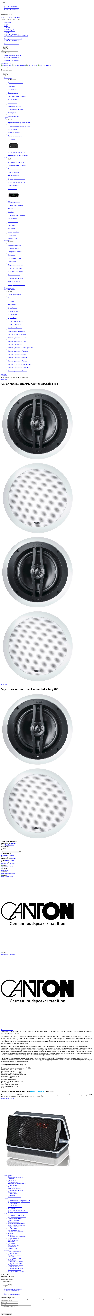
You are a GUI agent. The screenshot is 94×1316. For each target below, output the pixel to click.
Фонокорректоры (13, 218)
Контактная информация (12, 1294)
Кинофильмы (12, 298)
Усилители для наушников (16, 152)
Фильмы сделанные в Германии (18, 351)
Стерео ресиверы (13, 185)
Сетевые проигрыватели (16, 205)
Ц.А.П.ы (10, 212)
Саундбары (11, 86)
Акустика (7, 27)
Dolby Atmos (12, 261)
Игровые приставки (14, 294)
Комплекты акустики (14, 106)
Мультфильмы (12, 308)
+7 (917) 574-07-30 (6, 17)
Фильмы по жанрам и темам (17, 334)
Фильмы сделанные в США (17, 344)
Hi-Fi (6, 26)
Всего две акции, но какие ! (13, 39)
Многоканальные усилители (17, 96)
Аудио (6, 24)
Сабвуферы (11, 255)
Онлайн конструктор (11, 9)
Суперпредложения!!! (11, 6)
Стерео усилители (13, 172)
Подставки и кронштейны (16, 109)
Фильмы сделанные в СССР (17, 338)
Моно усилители (13, 175)
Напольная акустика (14, 245)
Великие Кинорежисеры (16, 321)
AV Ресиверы (12, 89)
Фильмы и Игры (9, 31)
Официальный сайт (7, 867)
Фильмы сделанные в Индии (17, 354)
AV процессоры (13, 93)
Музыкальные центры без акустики (19, 126)
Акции (6, 32)
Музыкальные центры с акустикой (19, 122)
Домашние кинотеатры (15, 83)
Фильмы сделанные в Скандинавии (19, 364)
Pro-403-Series (9, 845)
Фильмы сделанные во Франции (18, 367)
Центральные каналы (14, 251)
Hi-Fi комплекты (13, 222)
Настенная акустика (14, 258)
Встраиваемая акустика (15, 265)
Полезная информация (11, 8)
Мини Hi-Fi (11, 225)
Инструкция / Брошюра (8, 863)
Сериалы (11, 301)
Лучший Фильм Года (14, 324)
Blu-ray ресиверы (13, 99)
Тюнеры (10, 208)
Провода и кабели (13, 116)
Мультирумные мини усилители (18, 155)
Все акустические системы (16, 285)
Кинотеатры (8, 22)
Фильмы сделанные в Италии (17, 357)
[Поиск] (19, 19)
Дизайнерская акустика (15, 271)
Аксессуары (12, 113)
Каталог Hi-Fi (12, 238)
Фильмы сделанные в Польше (17, 361)
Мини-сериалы (13, 304)
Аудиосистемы (12, 129)
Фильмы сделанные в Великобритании (20, 347)
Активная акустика (14, 132)
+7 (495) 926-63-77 (18, 17)
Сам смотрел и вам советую (17, 331)
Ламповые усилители (15, 169)
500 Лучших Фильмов (15, 328)
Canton (13, 843)
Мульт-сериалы (13, 311)
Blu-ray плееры (12, 103)
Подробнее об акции (7, 1098)
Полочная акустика (14, 248)
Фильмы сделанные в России (17, 341)
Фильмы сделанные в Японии (17, 371)
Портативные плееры (15, 136)
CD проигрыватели (14, 202)
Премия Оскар (12, 318)
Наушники (11, 139)
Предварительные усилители (17, 165)
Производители (9, 29)
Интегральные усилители (16, 162)
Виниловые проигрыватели (17, 215)
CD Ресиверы (12, 189)
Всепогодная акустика (15, 268)
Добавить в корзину (7, 855)
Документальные (13, 314)
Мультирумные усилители (16, 179)
